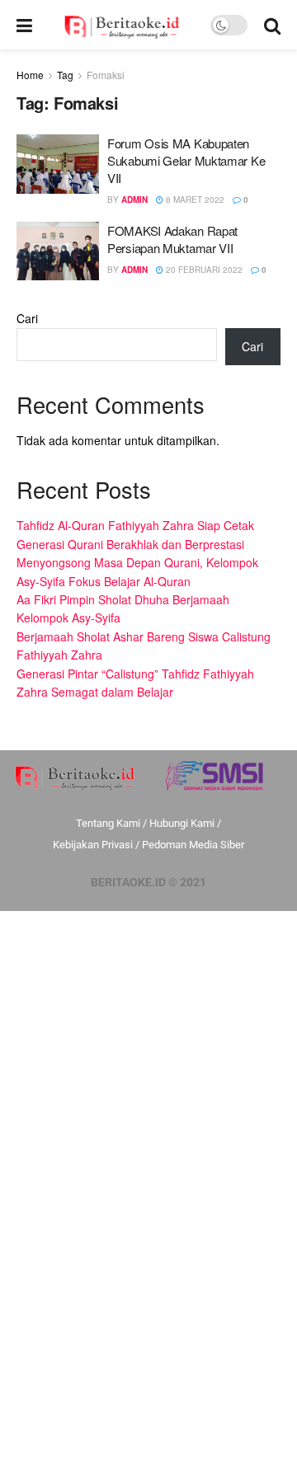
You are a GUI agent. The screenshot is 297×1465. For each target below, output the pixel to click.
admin (134, 199)
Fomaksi (106, 75)
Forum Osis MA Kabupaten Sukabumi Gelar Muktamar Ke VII (186, 160)
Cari (27, 318)
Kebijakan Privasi (93, 844)
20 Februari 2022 (203, 269)
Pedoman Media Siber (193, 844)
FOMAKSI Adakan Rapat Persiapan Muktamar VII (172, 239)
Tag (65, 75)
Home (30, 75)
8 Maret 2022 (193, 199)
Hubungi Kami (181, 823)
